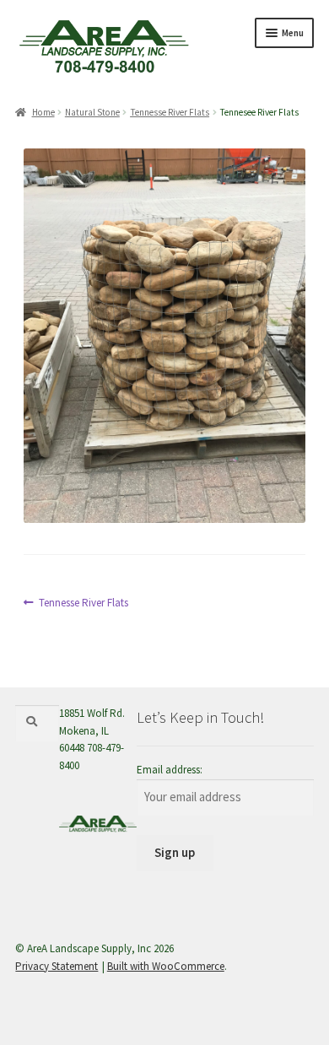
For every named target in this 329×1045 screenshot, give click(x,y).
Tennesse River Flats (169, 112)
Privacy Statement (56, 966)
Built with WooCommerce (165, 966)
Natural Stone (92, 112)
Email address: (169, 769)
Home (43, 112)
